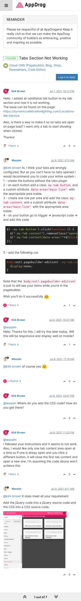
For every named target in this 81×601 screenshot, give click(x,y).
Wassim (16, 160)
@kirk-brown (12, 167)
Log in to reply (66, 77)
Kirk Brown (18, 91)
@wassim (9, 327)
